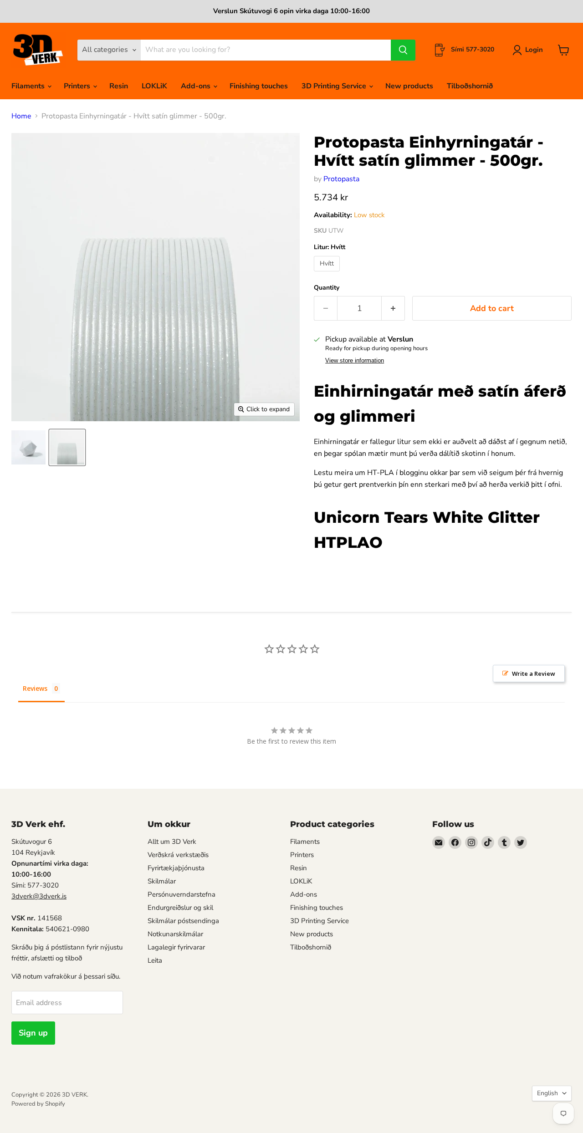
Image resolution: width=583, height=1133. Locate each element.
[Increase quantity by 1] (393, 308)
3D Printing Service (335, 86)
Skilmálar (162, 881)
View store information (354, 360)
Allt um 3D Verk (172, 841)
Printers (78, 86)
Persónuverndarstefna (181, 894)
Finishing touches (259, 86)
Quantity (326, 287)
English (547, 1093)
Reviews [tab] (35, 688)
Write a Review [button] (533, 673)
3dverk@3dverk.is (38, 896)
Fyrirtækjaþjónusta (176, 868)
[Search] (403, 50)
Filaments (28, 86)
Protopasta (341, 179)
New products (409, 86)
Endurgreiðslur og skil (180, 907)
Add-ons (196, 86)
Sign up (33, 1032)
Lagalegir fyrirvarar (176, 947)
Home (21, 116)
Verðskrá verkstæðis (178, 854)
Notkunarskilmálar (175, 934)
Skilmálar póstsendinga (183, 920)
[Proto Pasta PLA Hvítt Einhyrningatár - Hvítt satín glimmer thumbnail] (28, 447)
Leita (155, 960)
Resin (118, 86)
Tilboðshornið (470, 86)
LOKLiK (154, 86)
